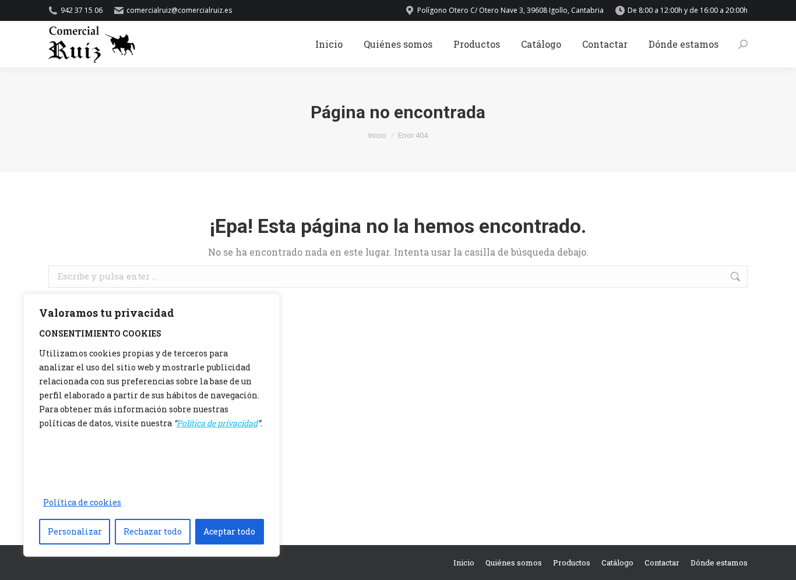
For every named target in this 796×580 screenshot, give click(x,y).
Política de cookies (82, 502)
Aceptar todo (229, 531)
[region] (151, 425)
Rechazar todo (153, 531)
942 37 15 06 (82, 10)
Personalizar (75, 531)
